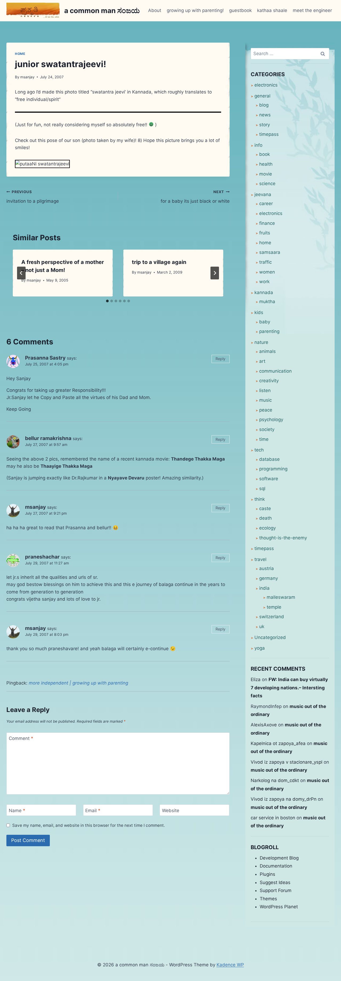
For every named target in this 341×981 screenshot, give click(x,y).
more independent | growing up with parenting (78, 683)
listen (265, 390)
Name (17, 810)
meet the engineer (312, 10)
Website (170, 810)
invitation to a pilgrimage (32, 197)
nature (261, 342)
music (265, 400)
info (258, 145)
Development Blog (279, 858)
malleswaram (281, 597)
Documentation (276, 866)
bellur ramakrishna (48, 438)
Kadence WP (230, 964)
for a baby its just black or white (195, 197)
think (259, 499)
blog (264, 105)
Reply (220, 358)
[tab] (107, 301)
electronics (266, 85)
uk (261, 626)
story (264, 124)
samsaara (269, 252)
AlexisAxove (264, 724)
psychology (271, 419)
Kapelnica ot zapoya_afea (278, 743)
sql (262, 488)
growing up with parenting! (195, 10)
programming (273, 468)
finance (267, 223)
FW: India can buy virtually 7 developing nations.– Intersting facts (289, 687)
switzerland (271, 616)
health (266, 164)
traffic (265, 262)
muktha (267, 301)
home (20, 54)
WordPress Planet (279, 906)
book (264, 154)
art (262, 361)
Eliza (256, 679)
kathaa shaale (272, 10)
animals (267, 351)
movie (265, 174)
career (266, 203)
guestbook (240, 10)
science (267, 183)
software (268, 478)
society (266, 429)
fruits (264, 232)
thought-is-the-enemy (283, 537)
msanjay (27, 77)
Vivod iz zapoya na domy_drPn (283, 799)
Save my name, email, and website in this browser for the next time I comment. (88, 825)
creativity (269, 380)
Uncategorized (270, 637)
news (265, 114)
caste (265, 508)
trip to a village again (159, 262)
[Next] (214, 273)
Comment (21, 738)
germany (268, 578)
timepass (269, 134)
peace (265, 410)
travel (260, 559)
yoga (259, 648)
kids (258, 312)
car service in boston (273, 817)
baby (264, 321)
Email (92, 810)
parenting (269, 331)
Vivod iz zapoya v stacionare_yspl (286, 762)
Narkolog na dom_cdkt (275, 780)
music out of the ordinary (279, 770)
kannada (263, 292)
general (262, 96)
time (264, 439)
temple (274, 607)
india (264, 588)
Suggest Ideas (275, 882)
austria (266, 568)
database (269, 459)
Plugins (267, 874)
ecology (267, 528)
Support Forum (275, 890)
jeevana (262, 194)
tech (259, 450)
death (265, 518)
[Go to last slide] (21, 273)
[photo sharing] (118, 112)
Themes (268, 898)
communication (275, 371)
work (264, 281)
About (154, 10)
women (267, 272)
